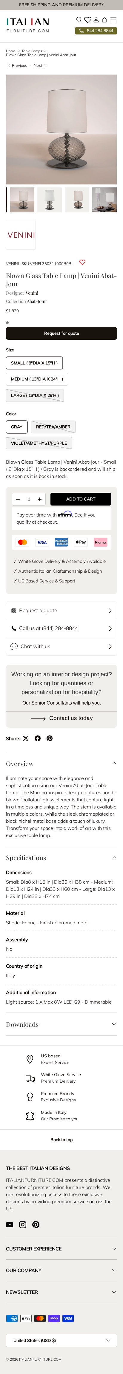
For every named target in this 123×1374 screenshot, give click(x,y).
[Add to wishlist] (82, 262)
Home (11, 51)
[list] (61, 129)
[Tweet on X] (26, 738)
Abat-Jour (36, 301)
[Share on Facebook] (38, 738)
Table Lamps (31, 51)
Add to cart (81, 499)
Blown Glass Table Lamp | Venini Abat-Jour (41, 55)
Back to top (61, 1139)
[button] (104, 19)
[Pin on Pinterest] (50, 738)
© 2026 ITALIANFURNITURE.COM (33, 1359)
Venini (12, 263)
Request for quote (61, 333)
